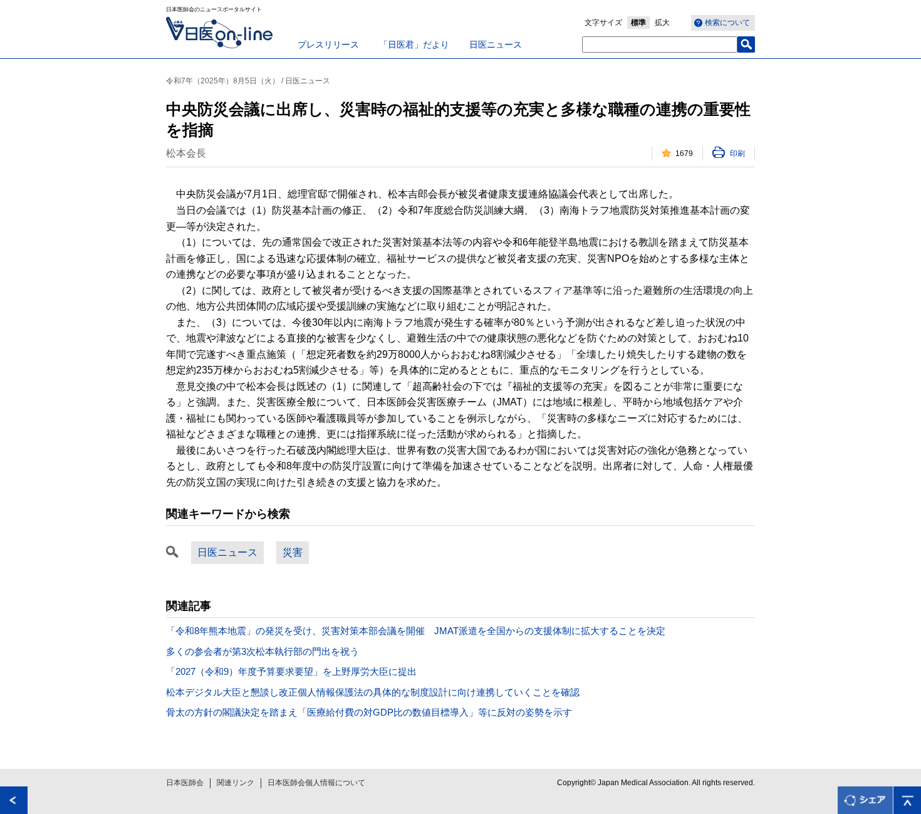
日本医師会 (185, 782)
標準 (638, 22)
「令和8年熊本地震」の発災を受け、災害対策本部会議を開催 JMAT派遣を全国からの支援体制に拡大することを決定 (415, 630)
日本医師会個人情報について (316, 782)
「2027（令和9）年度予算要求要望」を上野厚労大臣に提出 (291, 671)
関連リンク (235, 782)
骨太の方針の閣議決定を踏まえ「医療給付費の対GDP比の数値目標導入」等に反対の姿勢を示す (369, 712)
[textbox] (659, 44)
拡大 (662, 22)
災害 (293, 552)
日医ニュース (495, 44)
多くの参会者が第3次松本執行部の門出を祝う (262, 651)
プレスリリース (328, 44)
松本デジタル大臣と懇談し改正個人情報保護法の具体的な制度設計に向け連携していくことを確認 (373, 692)
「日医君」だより (414, 44)
